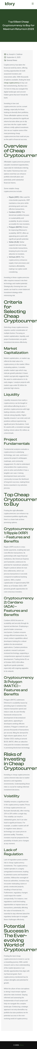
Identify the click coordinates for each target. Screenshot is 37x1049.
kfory (10, 3)
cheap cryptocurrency (12, 83)
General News (12, 60)
